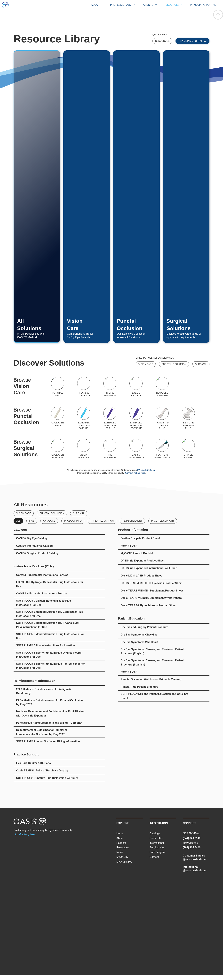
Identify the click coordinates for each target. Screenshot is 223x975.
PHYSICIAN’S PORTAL (203, 4)
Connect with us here (135, 473)
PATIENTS (147, 4)
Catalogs (155, 833)
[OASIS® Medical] (5, 5)
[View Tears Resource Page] (84, 387)
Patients (121, 843)
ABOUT (95, 4)
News (119, 852)
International (157, 843)
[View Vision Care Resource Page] (146, 364)
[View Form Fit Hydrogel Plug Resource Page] (162, 418)
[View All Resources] (162, 41)
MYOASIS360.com (146, 470)
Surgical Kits (157, 847)
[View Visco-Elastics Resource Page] (84, 449)
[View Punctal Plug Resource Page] (174, 364)
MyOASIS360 (124, 861)
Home (119, 833)
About (119, 838)
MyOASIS (122, 857)
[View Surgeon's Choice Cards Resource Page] (188, 449)
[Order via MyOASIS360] (192, 41)
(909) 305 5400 (191, 847)
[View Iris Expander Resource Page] (110, 449)
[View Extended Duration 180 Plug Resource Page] (110, 418)
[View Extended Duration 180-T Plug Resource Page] (136, 418)
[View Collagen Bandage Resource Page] (57, 449)
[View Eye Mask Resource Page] (162, 387)
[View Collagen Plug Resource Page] (57, 418)
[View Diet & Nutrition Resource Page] (110, 387)
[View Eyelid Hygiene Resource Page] (136, 387)
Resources (122, 847)
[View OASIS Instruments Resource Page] (136, 449)
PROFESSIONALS (120, 4)
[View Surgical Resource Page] (200, 364)
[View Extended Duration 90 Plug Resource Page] (84, 418)
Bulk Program (157, 852)
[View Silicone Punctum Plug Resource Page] (188, 418)
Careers (154, 857)
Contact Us (156, 838)
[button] (218, 15)
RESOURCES (171, 4)
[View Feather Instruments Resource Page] (162, 449)
